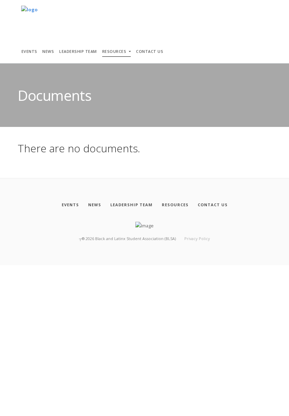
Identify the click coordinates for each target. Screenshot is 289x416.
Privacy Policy (197, 238)
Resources (114, 51)
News (48, 51)
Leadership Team (78, 51)
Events (29, 51)
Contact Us (149, 51)
